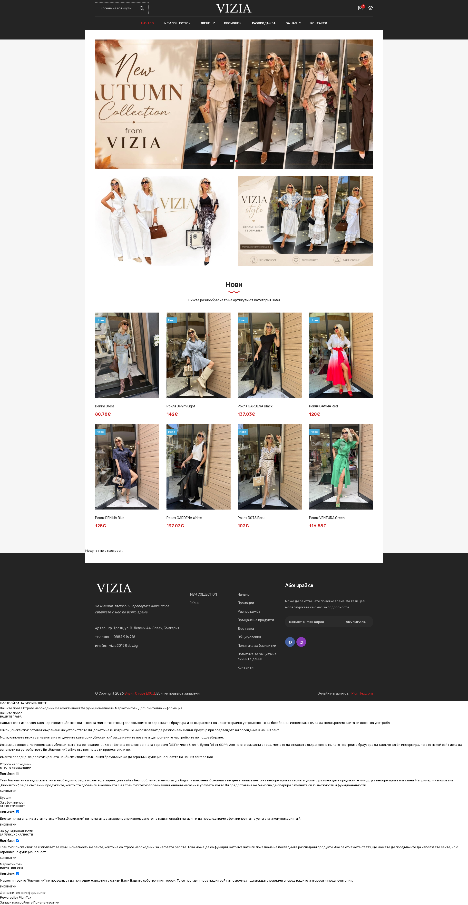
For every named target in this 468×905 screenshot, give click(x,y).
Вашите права (11, 708)
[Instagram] (301, 642)
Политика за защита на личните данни (257, 656)
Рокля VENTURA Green (327, 518)
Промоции (246, 603)
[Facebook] (290, 642)
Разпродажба (249, 612)
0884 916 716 (124, 637)
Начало (244, 594)
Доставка (246, 629)
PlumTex (25, 897)
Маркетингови (126, 708)
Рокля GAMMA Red (323, 406)
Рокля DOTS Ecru (251, 518)
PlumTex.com (362, 693)
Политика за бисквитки (257, 646)
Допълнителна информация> (23, 893)
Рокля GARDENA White (184, 518)
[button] (365, 104)
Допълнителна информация (160, 708)
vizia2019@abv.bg (123, 646)
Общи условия (249, 637)
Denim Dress (105, 406)
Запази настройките (16, 902)
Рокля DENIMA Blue (110, 518)
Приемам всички (46, 902)
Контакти (246, 668)
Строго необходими (39, 708)
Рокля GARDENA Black (255, 406)
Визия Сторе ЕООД (140, 693)
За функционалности (97, 708)
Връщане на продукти (256, 620)
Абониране (356, 621)
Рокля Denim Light (180, 406)
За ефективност (67, 708)
